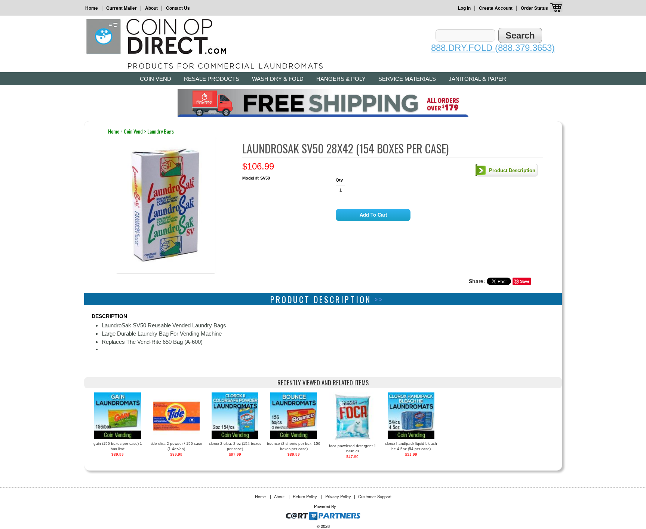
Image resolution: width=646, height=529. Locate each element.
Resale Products (211, 79)
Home (91, 8)
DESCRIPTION (109, 316)
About (151, 8)
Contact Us (178, 8)
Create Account (496, 8)
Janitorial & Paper (477, 79)
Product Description (512, 170)
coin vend (133, 131)
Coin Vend (155, 79)
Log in (464, 8)
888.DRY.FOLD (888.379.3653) (493, 48)
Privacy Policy (338, 496)
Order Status (534, 8)
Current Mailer (121, 8)
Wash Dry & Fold (278, 79)
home (113, 131)
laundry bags (160, 131)
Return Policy (305, 496)
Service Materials (407, 79)
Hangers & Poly (341, 79)
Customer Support (374, 496)
